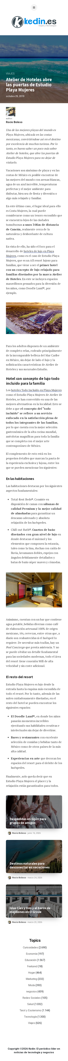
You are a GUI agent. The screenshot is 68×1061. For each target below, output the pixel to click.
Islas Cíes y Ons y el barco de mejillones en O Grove (30, 910)
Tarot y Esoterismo (30, 1010)
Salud (30, 1004)
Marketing (31, 979)
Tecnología (30, 1017)
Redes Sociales (31, 998)
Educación (30, 960)
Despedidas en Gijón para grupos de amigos (28, 821)
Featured (32, 966)
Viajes (10, 74)
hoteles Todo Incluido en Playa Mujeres (36, 390)
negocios (31, 992)
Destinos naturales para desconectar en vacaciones (30, 865)
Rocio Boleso (14, 122)
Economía (31, 954)
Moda (31, 985)
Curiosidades (30, 948)
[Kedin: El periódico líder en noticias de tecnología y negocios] (34, 30)
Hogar (31, 973)
